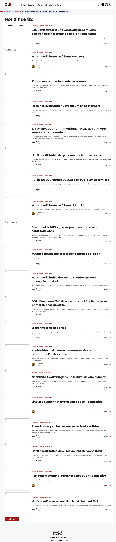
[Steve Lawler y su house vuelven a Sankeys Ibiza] (17, 429)
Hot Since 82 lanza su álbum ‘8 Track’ (58, 205)
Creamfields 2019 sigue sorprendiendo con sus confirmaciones (64, 229)
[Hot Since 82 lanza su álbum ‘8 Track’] (17, 208)
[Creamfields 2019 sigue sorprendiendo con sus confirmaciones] (17, 232)
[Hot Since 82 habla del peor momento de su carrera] (17, 158)
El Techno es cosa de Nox (49, 328)
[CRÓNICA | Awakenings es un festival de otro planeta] (17, 380)
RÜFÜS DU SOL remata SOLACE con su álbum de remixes (70, 180)
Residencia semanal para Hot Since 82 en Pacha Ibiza (69, 476)
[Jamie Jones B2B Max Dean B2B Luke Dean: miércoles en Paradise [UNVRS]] (20, 11)
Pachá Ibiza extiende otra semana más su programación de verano (61, 352)
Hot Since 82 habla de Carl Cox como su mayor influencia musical (64, 279)
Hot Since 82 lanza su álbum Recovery (58, 56)
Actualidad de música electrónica (42, 26)
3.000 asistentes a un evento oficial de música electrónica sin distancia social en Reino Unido (64, 32)
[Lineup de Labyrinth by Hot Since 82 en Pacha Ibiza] (17, 405)
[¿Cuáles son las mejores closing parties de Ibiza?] (17, 257)
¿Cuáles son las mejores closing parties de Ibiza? (66, 254)
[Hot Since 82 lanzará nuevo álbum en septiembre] (17, 109)
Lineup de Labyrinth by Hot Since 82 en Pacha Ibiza (67, 402)
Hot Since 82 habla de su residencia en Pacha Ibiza (67, 451)
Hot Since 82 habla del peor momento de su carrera (67, 155)
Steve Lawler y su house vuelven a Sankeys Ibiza (65, 426)
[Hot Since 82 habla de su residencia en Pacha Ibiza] (17, 454)
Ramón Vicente (40, 66)
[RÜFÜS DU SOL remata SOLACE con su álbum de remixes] (17, 183)
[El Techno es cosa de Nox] (17, 331)
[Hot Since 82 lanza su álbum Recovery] (17, 60)
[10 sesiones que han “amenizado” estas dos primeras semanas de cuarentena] (17, 134)
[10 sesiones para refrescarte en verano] (17, 84)
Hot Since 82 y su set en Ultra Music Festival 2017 (65, 501)
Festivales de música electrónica (41, 373)
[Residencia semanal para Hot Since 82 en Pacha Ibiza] (17, 479)
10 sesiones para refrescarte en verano (59, 81)
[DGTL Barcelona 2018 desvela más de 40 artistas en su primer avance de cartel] (17, 306)
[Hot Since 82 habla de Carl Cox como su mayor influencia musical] (17, 282)
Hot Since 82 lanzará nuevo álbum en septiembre (66, 106)
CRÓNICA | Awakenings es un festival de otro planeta (69, 377)
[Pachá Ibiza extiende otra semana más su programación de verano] (17, 355)
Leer (110, 44)
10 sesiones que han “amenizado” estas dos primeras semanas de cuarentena (69, 130)
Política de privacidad (58, 538)
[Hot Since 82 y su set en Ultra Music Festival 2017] (17, 503)
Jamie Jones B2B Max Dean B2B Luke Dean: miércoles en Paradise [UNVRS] (45, 11)
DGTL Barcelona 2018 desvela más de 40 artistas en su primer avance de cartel (69, 303)
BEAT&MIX (38, 43)
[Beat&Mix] (8, 5)
